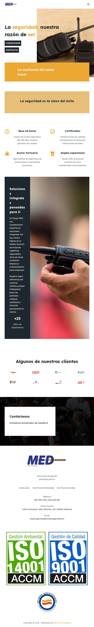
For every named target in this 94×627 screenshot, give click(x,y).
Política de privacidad (43, 488)
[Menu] (88, 4)
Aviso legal (24, 488)
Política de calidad (66, 488)
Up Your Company (62, 623)
